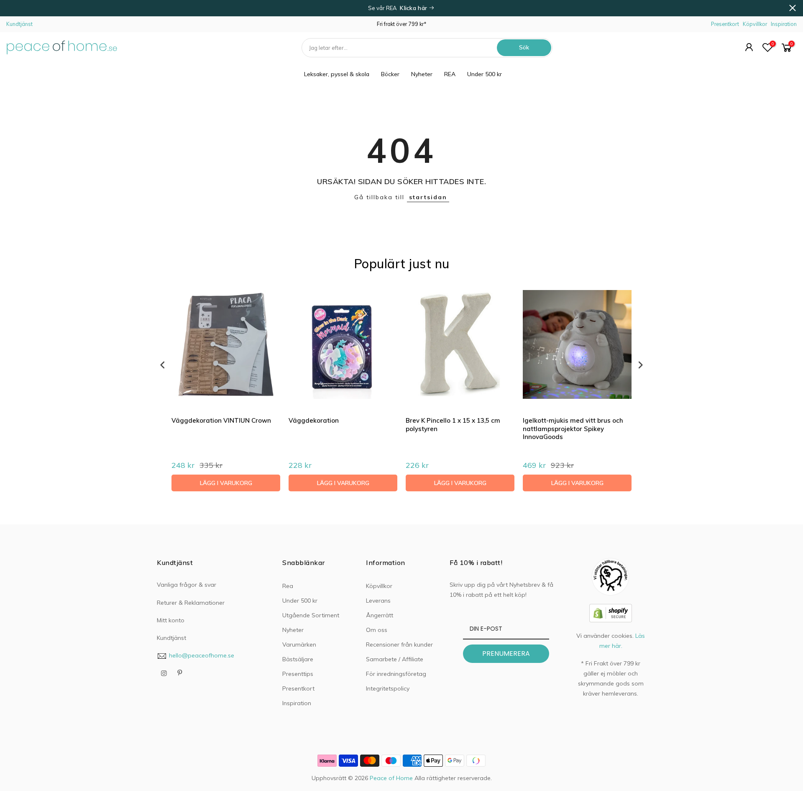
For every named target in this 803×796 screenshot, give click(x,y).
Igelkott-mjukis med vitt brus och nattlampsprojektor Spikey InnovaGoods (573, 428)
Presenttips (297, 674)
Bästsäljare (297, 659)
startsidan (428, 197)
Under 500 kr (484, 74)
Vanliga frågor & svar (186, 584)
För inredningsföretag (396, 674)
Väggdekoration (314, 420)
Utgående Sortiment (310, 615)
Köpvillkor (755, 24)
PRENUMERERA (506, 653)
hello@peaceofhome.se (201, 655)
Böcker (390, 74)
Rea (287, 586)
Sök (524, 47)
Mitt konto (170, 620)
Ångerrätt (379, 615)
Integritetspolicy (387, 688)
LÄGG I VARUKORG (226, 483)
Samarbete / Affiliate (394, 659)
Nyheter (421, 74)
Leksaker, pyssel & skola (336, 74)
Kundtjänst (19, 24)
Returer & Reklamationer (191, 602)
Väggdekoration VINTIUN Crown (221, 420)
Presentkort (725, 24)
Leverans (378, 600)
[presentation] (163, 364)
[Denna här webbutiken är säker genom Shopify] (610, 612)
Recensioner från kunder (399, 644)
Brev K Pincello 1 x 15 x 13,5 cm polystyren (453, 424)
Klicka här (414, 8)
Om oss (376, 630)
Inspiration (784, 24)
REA (449, 74)
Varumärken (299, 644)
